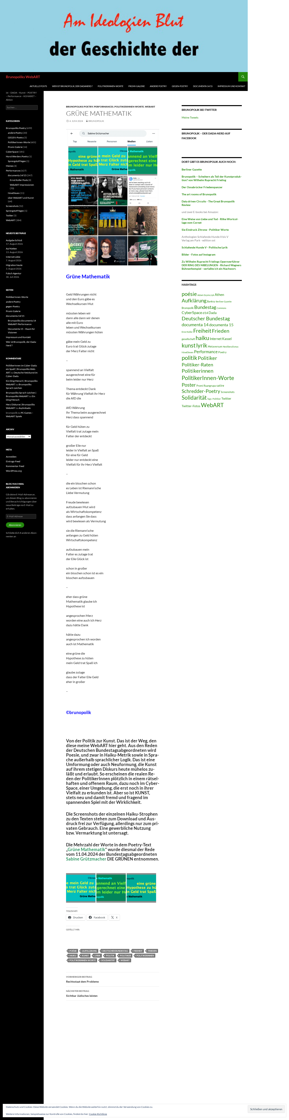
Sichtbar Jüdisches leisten (82, 993)
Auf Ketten (11, 248)
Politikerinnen (145, 955)
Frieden (152, 951)
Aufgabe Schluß (14, 240)
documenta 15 (221, 324)
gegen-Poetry (180, 86)
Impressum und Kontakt (231, 86)
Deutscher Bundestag (115, 951)
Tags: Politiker (214, 398)
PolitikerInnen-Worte (110, 86)
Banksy (211, 301)
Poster (189, 385)
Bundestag (205, 307)
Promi (199, 385)
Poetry (222, 352)
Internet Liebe (13, 256)
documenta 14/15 (203, 86)
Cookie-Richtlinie (98, 1114)
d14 (205, 313)
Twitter (226, 398)
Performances (103, 106)
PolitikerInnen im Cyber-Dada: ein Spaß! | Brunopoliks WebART (21, 369)
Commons (221, 308)
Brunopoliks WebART (23, 77)
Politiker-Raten (197, 364)
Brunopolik (188, 307)
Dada (213, 313)
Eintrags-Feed (13, 461)
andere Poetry (158, 86)
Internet (216, 339)
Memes (9, 165)
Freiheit (138, 951)
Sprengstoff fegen (17, 161)
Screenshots (228, 392)
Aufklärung (89, 951)
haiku (72, 955)
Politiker (125, 955)
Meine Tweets (190, 117)
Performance (206, 351)
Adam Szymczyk (205, 295)
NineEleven (187, 352)
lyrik (97, 955)
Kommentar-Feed (15, 466)
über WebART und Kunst (21, 197)
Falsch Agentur (13, 273)
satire (220, 385)
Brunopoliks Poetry (79, 106)
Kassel (227, 339)
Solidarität (108, 960)
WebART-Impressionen (22, 184)
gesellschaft (188, 339)
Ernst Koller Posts (19, 180)
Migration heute (14, 265)
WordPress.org (14, 470)
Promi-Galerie (136, 86)
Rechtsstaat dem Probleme (82, 979)
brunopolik (96, 121)
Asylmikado (25, 408)
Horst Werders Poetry (17, 156)
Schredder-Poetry (201, 391)
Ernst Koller (187, 332)
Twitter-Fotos (191, 406)
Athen (219, 294)
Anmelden (11, 456)
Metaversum (215, 346)
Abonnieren (15, 524)
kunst (85, 955)
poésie (73, 951)
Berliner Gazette (224, 301)
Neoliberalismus (230, 346)
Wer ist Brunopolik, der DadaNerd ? (72, 86)
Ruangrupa (210, 385)
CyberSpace (192, 312)
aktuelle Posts (38, 86)
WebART (150, 106)
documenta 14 (195, 324)
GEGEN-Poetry (16, 137)
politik (110, 955)
